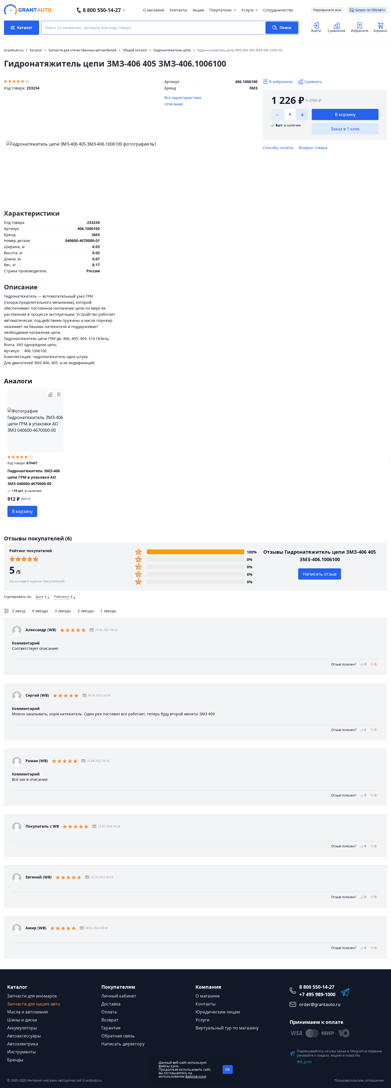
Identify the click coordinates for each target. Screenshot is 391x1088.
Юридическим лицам (218, 1012)
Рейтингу (61, 596)
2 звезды (86, 610)
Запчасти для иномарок (32, 996)
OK (227, 1069)
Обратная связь (118, 1036)
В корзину (345, 114)
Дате (39, 596)
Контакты (178, 10)
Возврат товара (313, 147)
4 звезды (40, 610)
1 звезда (108, 610)
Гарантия (110, 1028)
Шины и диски (22, 1020)
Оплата (109, 1012)
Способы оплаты (278, 147)
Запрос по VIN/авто (370, 10)
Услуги (247, 10)
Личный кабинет (118, 996)
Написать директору (122, 1044)
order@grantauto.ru (319, 1004)
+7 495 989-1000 (317, 994)
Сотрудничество (278, 10)
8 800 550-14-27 (102, 10)
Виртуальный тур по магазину (227, 1028)
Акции (198, 10)
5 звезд (18, 610)
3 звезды (63, 610)
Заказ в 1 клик (345, 129)
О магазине (153, 10)
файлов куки (195, 1076)
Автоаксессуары (24, 1036)
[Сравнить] (50, 394)
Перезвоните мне (327, 10)
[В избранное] (59, 394)
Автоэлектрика (22, 1044)
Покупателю (220, 10)
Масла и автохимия (27, 1012)
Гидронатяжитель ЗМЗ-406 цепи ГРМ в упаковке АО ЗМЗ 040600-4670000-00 (33, 477)
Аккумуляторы (22, 1028)
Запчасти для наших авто (33, 1004)
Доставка (110, 1004)
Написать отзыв (319, 574)
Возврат (109, 1020)
